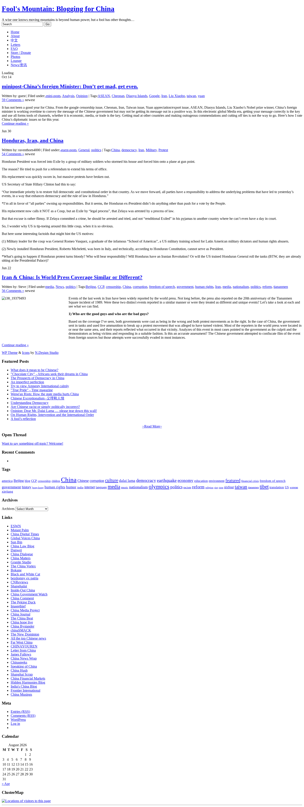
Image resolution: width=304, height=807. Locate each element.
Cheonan (118, 96)
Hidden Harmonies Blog (28, 682)
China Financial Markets (28, 678)
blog (27, 481)
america (7, 481)
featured (232, 480)
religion (209, 487)
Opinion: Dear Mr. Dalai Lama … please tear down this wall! (54, 411)
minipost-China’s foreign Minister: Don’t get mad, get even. (70, 86)
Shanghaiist (19, 586)
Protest (163, 150)
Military (151, 150)
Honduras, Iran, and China (32, 140)
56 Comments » (13, 291)
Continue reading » (15, 123)
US (287, 487)
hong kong (38, 487)
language (101, 487)
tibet (264, 486)
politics (96, 150)
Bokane (16, 570)
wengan (294, 487)
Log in (15, 723)
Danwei (16, 550)
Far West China (21, 642)
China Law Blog (22, 546)
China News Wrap (24, 658)
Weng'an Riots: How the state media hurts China (45, 394)
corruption (140, 287)
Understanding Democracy (30, 403)
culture (111, 480)
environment (217, 481)
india (80, 487)
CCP (101, 287)
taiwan (191, 96)
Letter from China (23, 650)
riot (216, 487)
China (115, 150)
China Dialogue (22, 554)
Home (15, 32)
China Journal (20, 614)
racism (187, 487)
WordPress (18, 719)
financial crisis (250, 481)
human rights (204, 287)
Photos (15, 57)
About (15, 36)
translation (277, 487)
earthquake (167, 480)
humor (71, 487)
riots (221, 487)
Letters (15, 45)
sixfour (229, 487)
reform (267, 287)
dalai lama (127, 481)
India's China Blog (24, 686)
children (56, 481)
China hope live (22, 622)
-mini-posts (53, 96)
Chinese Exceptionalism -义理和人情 (37, 398)
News (60, 287)
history (26, 487)
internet (89, 487)
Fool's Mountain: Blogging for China (58, 9)
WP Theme (10, 353)
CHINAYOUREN (24, 646)
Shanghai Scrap (22, 674)
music (124, 487)
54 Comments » (13, 154)
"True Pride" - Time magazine (32, 390)
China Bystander (22, 626)
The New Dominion (25, 634)
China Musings (21, 694)
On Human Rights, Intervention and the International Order (52, 415)
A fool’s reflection (23, 419)
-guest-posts (68, 150)
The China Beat (22, 618)
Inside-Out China (23, 590)
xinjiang (7, 491)
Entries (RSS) (20, 711)
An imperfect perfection (27, 382)
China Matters (20, 558)
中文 (14, 40)
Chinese (83, 481)
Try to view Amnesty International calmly (40, 386)
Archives (8, 509)
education (201, 481)
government (185, 287)
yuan (201, 96)
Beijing (91, 287)
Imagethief (18, 606)
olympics (159, 486)
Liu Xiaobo (177, 96)
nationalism (241, 287)
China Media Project (25, 610)
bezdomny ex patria (24, 578)
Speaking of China (24, 666)
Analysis (68, 96)
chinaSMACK (21, 630)
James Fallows (21, 654)
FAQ (14, 49)
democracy (129, 150)
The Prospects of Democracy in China (37, 378)
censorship (113, 287)
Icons (26, 353)
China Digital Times (25, 534)
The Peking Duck (23, 602)
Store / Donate (21, 53)
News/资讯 (19, 65)
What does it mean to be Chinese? (34, 370)
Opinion (82, 96)
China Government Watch (29, 594)
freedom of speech (162, 287)
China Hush (19, 670)
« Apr (6, 784)
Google (154, 96)
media (49, 287)
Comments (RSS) (23, 715)
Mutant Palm (20, 530)
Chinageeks (19, 662)
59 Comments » (13, 100)
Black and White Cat (25, 574)
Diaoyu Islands (136, 96)
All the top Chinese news (28, 638)
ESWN (16, 526)
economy (185, 480)
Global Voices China (25, 538)
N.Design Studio (47, 353)
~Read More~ (152, 426)
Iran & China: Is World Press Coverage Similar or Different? (72, 277)
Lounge (16, 61)
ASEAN (104, 96)
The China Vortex (23, 566)
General (83, 150)
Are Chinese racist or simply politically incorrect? (45, 407)
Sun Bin (16, 542)
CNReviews (19, 582)
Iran (164, 96)
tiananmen (281, 287)
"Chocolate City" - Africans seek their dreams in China (49, 374)
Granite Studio (21, 562)
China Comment (22, 598)
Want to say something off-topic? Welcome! (32, 443)
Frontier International (25, 690)
